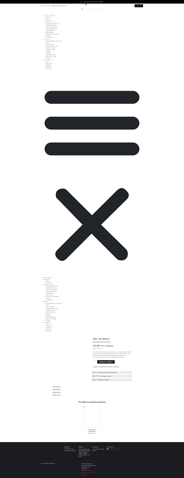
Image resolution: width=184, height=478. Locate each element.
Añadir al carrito (106, 362)
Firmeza (48, 65)
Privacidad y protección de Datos (89, 465)
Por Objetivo (49, 60)
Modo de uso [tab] (57, 395)
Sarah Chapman (50, 49)
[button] (133, 6)
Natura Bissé (50, 44)
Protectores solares (52, 34)
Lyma (47, 18)
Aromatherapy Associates (54, 41)
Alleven (48, 51)
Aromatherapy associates (101, 342)
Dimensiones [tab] (57, 392)
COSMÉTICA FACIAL (50, 22)
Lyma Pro (48, 282)
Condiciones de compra (87, 463)
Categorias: (96, 366)
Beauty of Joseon (51, 56)
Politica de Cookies (86, 467)
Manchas (48, 67)
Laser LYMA (48, 17)
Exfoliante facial (51, 29)
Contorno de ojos (51, 27)
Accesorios (49, 300)
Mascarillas (49, 32)
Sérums (48, 36)
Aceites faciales (51, 25)
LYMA (47, 42)
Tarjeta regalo (47, 277)
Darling (48, 53)
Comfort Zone (50, 48)
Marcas (46, 39)
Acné (47, 61)
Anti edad (49, 63)
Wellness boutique (52, 46)
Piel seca (48, 68)
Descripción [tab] (56, 387)
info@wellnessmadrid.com (70, 450)
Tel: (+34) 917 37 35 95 (69, 448)
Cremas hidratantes (52, 24)
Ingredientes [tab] (57, 389)
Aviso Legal (84, 469)
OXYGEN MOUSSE (92, 429)
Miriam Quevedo (51, 54)
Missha (48, 320)
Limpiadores (49, 30)
